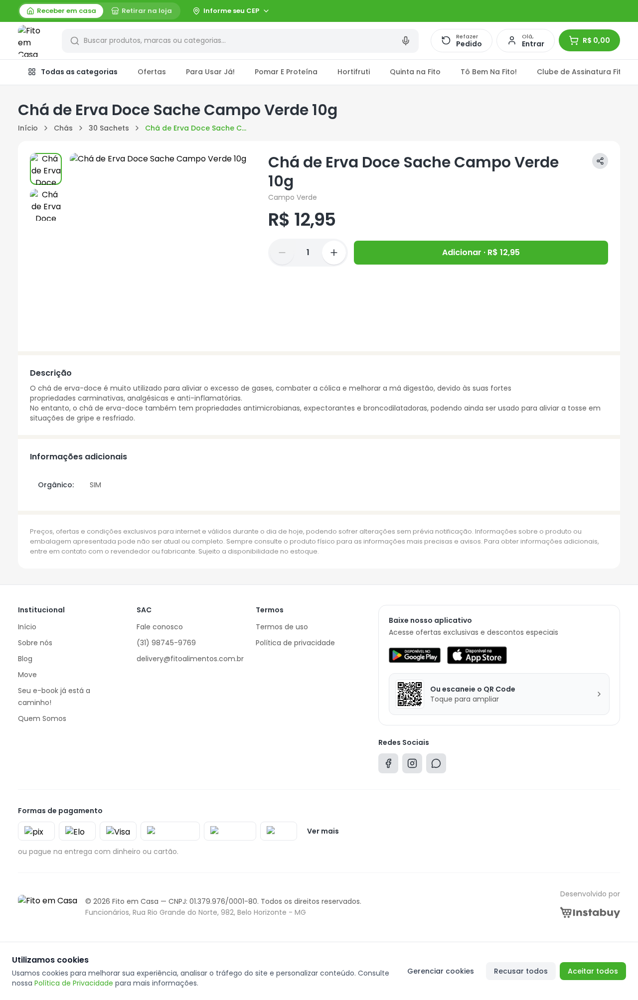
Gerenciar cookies (440, 971)
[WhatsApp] (436, 765)
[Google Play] (414, 655)
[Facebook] (388, 765)
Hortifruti (353, 72)
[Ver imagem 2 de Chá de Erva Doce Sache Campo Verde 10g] (46, 205)
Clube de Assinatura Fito (581, 72)
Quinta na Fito (415, 72)
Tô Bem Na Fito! (489, 72)
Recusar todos (521, 971)
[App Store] (477, 655)
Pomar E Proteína (286, 72)
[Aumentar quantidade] (334, 253)
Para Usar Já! (210, 72)
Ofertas (152, 72)
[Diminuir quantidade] (282, 253)
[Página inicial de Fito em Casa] (34, 41)
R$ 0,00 (596, 40)
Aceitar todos (593, 971)
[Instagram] (412, 765)
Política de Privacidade (73, 983)
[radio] (61, 11)
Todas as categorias (79, 72)
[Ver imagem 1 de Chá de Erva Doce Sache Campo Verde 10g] (46, 169)
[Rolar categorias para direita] (609, 72)
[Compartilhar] (600, 161)
